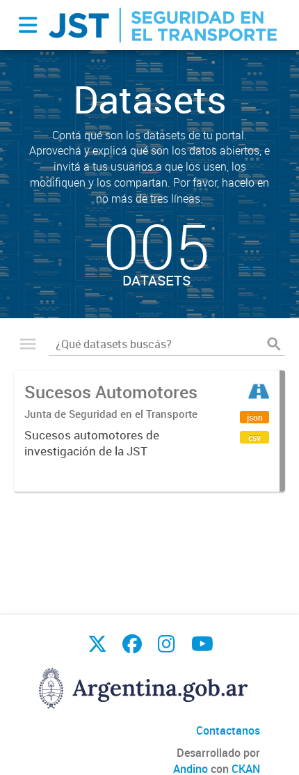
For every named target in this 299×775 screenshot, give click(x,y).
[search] (274, 344)
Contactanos (228, 730)
